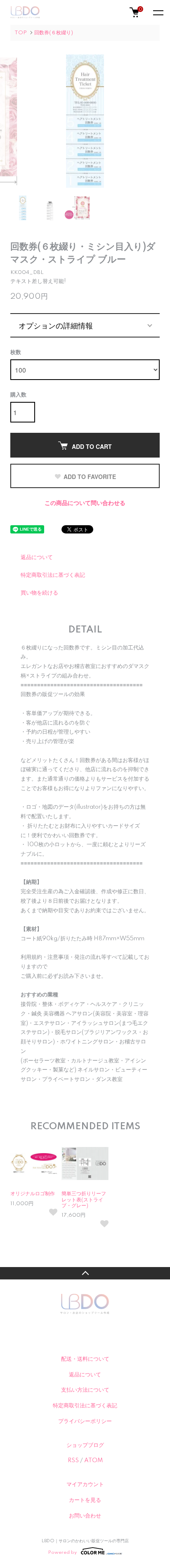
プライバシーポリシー (85, 1421)
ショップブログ (85, 1445)
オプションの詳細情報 (56, 325)
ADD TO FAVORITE (90, 476)
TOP (20, 32)
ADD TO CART (92, 446)
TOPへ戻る (85, 1273)
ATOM (93, 1460)
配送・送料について (85, 1359)
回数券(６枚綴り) (53, 32)
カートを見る (85, 1500)
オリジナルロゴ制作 (32, 1193)
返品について (37, 557)
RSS (73, 1460)
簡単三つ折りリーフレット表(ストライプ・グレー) (83, 1199)
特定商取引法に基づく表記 (53, 575)
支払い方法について (85, 1390)
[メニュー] (157, 12)
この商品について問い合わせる (85, 503)
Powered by (62, 1552)
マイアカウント (85, 1484)
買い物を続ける (39, 593)
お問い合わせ (85, 1516)
